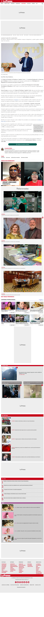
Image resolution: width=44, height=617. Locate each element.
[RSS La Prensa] (28, 582)
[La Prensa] (5, 575)
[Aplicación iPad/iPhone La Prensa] (24, 582)
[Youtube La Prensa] (22, 582)
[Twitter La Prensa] (18, 582)
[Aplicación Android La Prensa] (26, 582)
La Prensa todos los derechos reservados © (22, 577)
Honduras (17, 99)
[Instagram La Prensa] (20, 582)
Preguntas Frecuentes (21, 587)
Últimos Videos (22, 374)
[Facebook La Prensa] (16, 582)
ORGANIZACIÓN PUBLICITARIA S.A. (22, 579)
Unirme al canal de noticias (23, 144)
